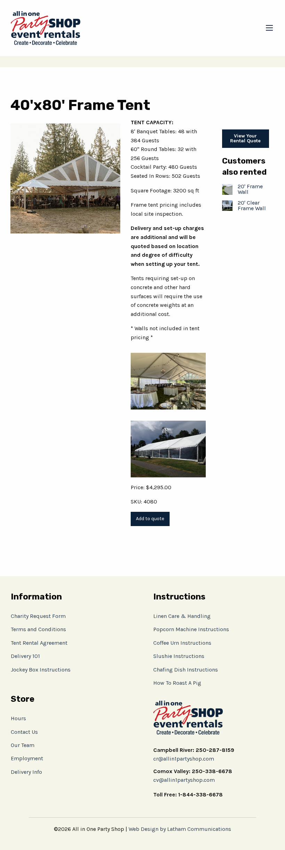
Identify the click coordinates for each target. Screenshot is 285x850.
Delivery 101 (25, 656)
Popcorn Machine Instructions (191, 629)
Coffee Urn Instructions (182, 643)
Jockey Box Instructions (41, 669)
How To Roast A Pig (177, 683)
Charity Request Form (38, 616)
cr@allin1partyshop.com (183, 758)
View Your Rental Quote (245, 138)
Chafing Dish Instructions (185, 669)
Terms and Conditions (38, 629)
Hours (18, 718)
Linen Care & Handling (182, 616)
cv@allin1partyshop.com (184, 780)
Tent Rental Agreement (39, 643)
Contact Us (24, 732)
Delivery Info (26, 772)
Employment (27, 758)
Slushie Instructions (178, 656)
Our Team (22, 745)
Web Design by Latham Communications (180, 829)
